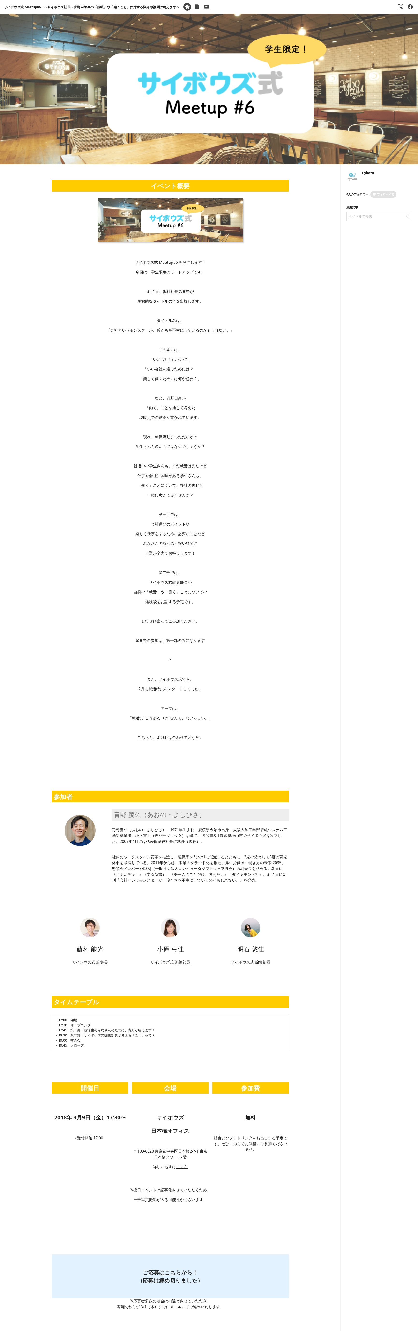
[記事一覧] (197, 7)
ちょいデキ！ (127, 874)
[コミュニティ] (206, 7)
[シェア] (410, 7)
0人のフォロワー (357, 194)
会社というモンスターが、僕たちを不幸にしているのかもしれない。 (170, 330)
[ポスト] (400, 7)
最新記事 (352, 207)
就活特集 (156, 689)
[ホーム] (187, 7)
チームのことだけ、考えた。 (199, 874)
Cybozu (368, 172)
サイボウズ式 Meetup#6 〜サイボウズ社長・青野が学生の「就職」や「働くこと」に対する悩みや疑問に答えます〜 (91, 7)
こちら (182, 1166)
